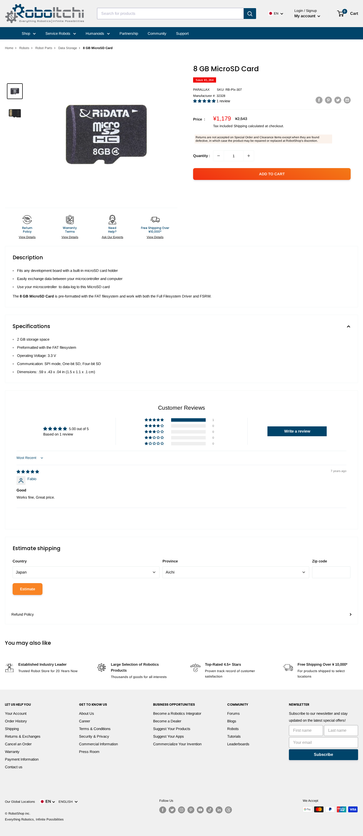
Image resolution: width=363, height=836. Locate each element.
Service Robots (58, 33)
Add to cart (272, 174)
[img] (28, 472)
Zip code (319, 561)
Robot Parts (43, 48)
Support (182, 33)
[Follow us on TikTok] (209, 809)
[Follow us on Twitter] (172, 809)
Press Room (89, 751)
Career (84, 721)
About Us (86, 713)
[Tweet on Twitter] (337, 100)
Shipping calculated (249, 126)
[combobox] (170, 13)
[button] (205, 101)
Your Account (15, 713)
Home (9, 48)
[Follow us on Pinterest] (190, 809)
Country (20, 561)
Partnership (129, 33)
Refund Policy (22, 614)
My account (305, 16)
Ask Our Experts (112, 237)
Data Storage (67, 48)
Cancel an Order (18, 744)
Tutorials (234, 736)
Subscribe (323, 754)
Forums (233, 713)
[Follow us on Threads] (228, 809)
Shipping (12, 729)
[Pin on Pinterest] (328, 100)
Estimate (27, 589)
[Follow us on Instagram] (181, 809)
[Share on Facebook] (319, 100)
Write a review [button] (297, 431)
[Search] (250, 13)
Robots (24, 48)
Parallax (201, 89)
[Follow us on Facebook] (162, 809)
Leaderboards (238, 744)
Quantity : (201, 156)
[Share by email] (347, 100)
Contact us (13, 767)
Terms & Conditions (95, 729)
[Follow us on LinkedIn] (219, 809)
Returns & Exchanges (22, 736)
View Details (27, 237)
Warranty (12, 751)
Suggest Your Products (171, 729)
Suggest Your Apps (168, 736)
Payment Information (22, 759)
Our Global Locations (20, 801)
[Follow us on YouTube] (200, 809)
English (67, 801)
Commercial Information (98, 744)
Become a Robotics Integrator (177, 713)
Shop (26, 33)
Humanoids (95, 33)
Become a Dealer (167, 721)
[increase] (248, 156)
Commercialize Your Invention (177, 744)
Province (170, 561)
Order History (16, 721)
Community (157, 33)
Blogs (231, 721)
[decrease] (218, 156)
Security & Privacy (94, 736)
